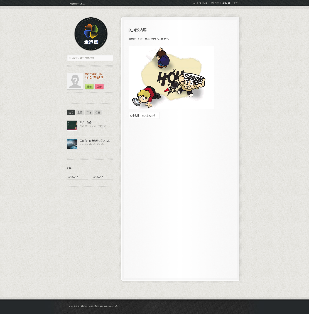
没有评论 (102, 126)
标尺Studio (85, 306)
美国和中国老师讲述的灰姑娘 (95, 140)
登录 (89, 86)
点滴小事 (226, 3)
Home (193, 3)
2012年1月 (98, 176)
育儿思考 (203, 3)
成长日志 (215, 3)
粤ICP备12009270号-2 (109, 306)
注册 (99, 86)
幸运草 (77, 306)
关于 (236, 3)
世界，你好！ (87, 122)
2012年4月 (73, 176)
